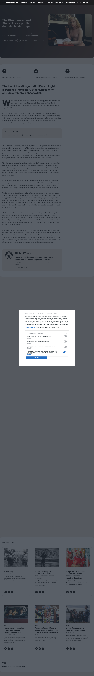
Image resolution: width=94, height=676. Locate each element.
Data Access (47, 363)
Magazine (69, 2)
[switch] (65, 336)
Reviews (24, 2)
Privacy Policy (55, 363)
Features (32, 2)
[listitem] (47, 333)
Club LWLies (59, 2)
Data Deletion (39, 363)
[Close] (72, 313)
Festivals (41, 2)
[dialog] (47, 338)
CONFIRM (36, 357)
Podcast (50, 2)
